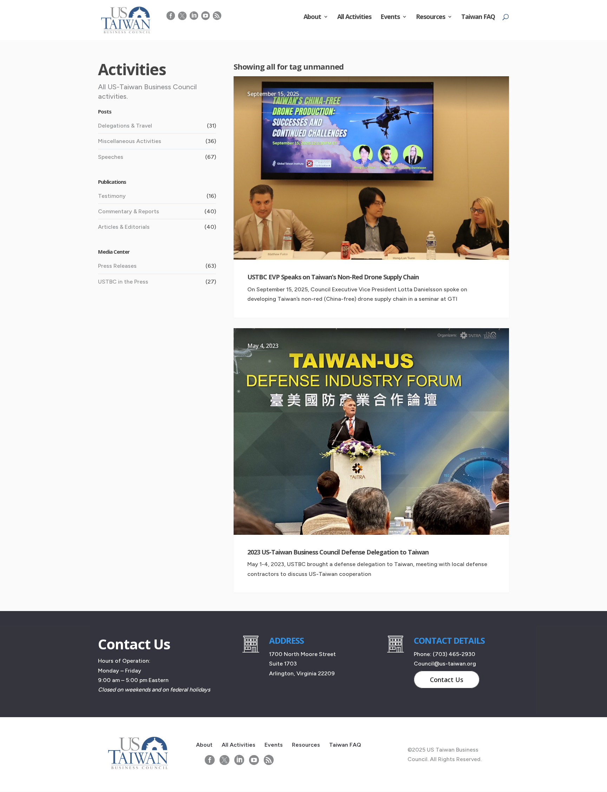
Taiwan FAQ (478, 17)
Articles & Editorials (124, 226)
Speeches (110, 157)
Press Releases (117, 265)
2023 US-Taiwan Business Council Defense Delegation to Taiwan (338, 552)
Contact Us (446, 679)
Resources (430, 17)
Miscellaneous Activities (129, 141)
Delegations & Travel (125, 125)
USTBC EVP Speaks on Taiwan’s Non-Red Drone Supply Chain (333, 277)
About (312, 17)
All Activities (354, 17)
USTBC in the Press (123, 281)
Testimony (112, 196)
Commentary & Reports (128, 211)
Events (390, 17)
